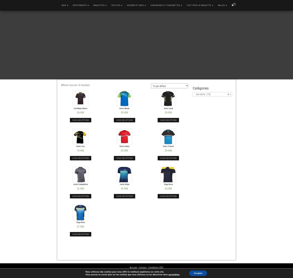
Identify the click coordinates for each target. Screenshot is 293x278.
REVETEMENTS (80, 5)
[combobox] (212, 94)
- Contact (141, 267)
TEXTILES (116, 5)
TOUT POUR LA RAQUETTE (199, 5)
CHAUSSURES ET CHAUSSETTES (165, 5)
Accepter (198, 273)
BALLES (221, 5)
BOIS (64, 5)
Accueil (133, 267)
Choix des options (80, 120)
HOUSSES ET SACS (135, 5)
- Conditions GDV (155, 267)
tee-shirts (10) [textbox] (211, 94)
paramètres (173, 274)
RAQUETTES (99, 5)
